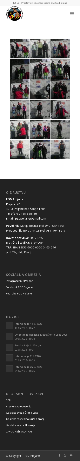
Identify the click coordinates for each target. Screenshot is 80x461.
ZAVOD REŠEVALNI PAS (19, 431)
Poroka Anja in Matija (28, 345)
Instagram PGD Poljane (19, 281)
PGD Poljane (32, 456)
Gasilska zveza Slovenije (21, 425)
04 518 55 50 (28, 213)
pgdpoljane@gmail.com (30, 218)
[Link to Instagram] (65, 455)
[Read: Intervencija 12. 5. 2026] (9, 325)
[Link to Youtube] (71, 455)
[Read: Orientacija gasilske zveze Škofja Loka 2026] (9, 336)
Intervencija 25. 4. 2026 (28, 367)
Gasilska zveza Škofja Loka (22, 412)
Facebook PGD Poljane (19, 287)
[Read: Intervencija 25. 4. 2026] (9, 368)
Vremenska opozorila (18, 406)
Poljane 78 (13, 204)
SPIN (8, 400)
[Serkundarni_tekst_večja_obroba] (33, 13)
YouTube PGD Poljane (19, 293)
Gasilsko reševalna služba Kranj (25, 419)
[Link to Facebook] (59, 455)
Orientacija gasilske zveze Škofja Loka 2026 (41, 334)
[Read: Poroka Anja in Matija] (9, 347)
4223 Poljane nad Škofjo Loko (25, 209)
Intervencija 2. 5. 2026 (28, 356)
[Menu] (72, 13)
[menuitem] (72, 13)
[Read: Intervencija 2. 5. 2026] (9, 357)
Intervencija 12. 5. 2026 (28, 324)
